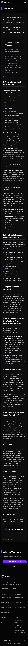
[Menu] (25, 2)
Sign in (14, 566)
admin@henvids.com (15, 529)
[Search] (21, 2)
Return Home (8, 539)
